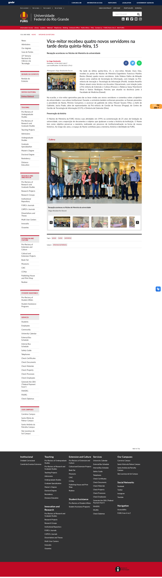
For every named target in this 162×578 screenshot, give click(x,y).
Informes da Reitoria (60, 245)
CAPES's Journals (28, 209)
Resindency (25, 158)
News (24, 41)
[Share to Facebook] (126, 63)
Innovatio (25, 223)
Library (36, 28)
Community (26, 330)
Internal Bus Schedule (26, 345)
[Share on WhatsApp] (139, 63)
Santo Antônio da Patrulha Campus (28, 425)
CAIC (23, 268)
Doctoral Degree (27, 154)
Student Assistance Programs (28, 305)
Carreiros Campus (28, 414)
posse (54, 238)
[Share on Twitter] (132, 63)
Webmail (50, 28)
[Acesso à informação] (122, 569)
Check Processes (27, 374)
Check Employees (28, 378)
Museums (25, 264)
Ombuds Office (74, 28)
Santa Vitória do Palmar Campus (27, 419)
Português (129, 8)
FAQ (92, 28)
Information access (94, 3)
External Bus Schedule (26, 338)
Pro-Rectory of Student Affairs (27, 298)
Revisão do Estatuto (25, 80)
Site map (116, 8)
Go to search (48, 8)
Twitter (120, 490)
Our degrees (26, 48)
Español (138, 8)
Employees (25, 326)
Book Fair (25, 260)
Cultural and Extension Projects (28, 254)
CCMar (24, 272)
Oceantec (25, 227)
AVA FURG (120, 28)
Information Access (26, 28)
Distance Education (25, 163)
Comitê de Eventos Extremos (30, 464)
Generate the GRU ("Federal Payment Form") (28, 384)
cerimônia (68, 238)
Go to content (25, 8)
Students (24, 322)
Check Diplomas (27, 399)
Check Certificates (28, 358)
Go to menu (37, 8)
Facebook (120, 486)
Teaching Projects (28, 130)
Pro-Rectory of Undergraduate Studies (27, 114)
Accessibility (121, 510)
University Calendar (28, 333)
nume (60, 238)
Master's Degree (27, 151)
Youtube (120, 497)
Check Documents (28, 362)
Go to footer (59, 8)
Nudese (24, 282)
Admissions (26, 44)
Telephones (58, 28)
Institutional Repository (26, 200)
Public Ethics (85, 28)
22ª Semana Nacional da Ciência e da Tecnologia (26, 59)
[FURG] (25, 13)
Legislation (126, 3)
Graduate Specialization (26, 145)
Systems (43, 28)
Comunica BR (76, 3)
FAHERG (24, 391)
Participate (112, 3)
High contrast (105, 8)
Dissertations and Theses (28, 214)
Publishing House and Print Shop (28, 277)
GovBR (11, 2)
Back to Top (136, 448)
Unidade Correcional (27, 461)
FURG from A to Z (110, 28)
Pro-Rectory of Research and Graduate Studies (28, 123)
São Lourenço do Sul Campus (28, 432)
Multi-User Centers (28, 220)
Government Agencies (145, 3)
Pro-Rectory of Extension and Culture (27, 247)
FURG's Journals (27, 205)
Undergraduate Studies (27, 139)
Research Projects (28, 191)
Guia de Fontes (27, 52)
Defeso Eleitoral (27, 96)
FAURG (24, 395)
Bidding (65, 28)
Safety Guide (26, 350)
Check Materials (27, 366)
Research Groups (28, 195)
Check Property (27, 370)
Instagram (121, 493)
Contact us (98, 28)
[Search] (138, 14)
